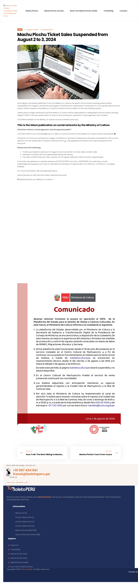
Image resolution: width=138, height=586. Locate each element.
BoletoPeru (48, 30)
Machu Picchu (32, 11)
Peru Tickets (27, 569)
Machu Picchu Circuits (54, 11)
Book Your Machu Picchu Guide (83, 11)
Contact (123, 11)
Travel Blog (108, 11)
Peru (19, 29)
